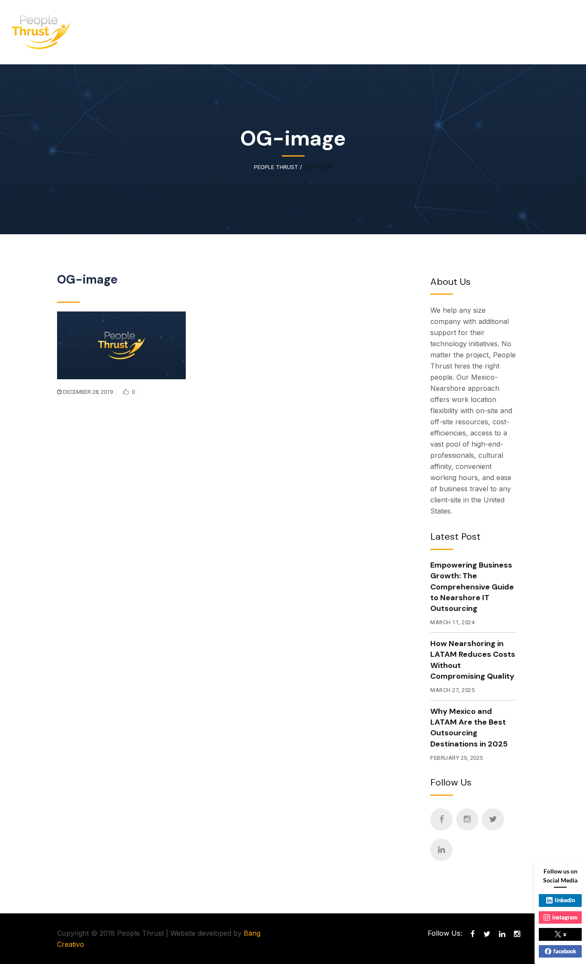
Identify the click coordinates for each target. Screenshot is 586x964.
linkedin (565, 900)
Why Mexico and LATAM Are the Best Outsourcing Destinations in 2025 (468, 727)
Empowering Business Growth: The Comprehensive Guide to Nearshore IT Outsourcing (472, 586)
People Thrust (276, 167)
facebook (564, 951)
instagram (564, 917)
